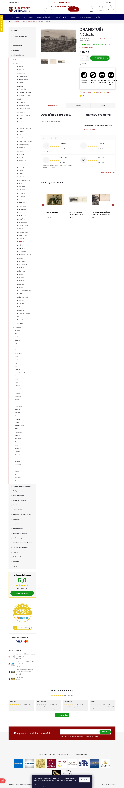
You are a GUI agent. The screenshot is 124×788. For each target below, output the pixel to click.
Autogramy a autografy (19, 500)
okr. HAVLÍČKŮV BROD (23, 109)
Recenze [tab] (78, 105)
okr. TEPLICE (20, 281)
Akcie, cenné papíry (18, 495)
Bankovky (16, 50)
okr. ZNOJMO (20, 310)
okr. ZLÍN (19, 307)
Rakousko (17, 435)
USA (16, 474)
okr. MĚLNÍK (20, 177)
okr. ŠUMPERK (21, 271)
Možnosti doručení (87, 47)
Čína (16, 343)
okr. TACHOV (20, 278)
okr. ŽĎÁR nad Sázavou (23, 313)
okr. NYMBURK (21, 193)
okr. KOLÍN (20, 157)
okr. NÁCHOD (21, 187)
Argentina (17, 330)
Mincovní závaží (17, 46)
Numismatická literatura (20, 533)
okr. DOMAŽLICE (21, 102)
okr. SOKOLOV (21, 261)
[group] (55, 205)
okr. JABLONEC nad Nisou (24, 128)
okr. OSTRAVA (21, 203)
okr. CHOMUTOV (21, 122)
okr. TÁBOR (20, 274)
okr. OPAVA (20, 200)
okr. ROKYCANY (21, 252)
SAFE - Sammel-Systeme (60, 754)
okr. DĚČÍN (20, 99)
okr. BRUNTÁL (21, 83)
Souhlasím (84, 780)
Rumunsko (18, 438)
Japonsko (17, 369)
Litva (16, 382)
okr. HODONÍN (21, 112)
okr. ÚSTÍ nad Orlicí (22, 297)
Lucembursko (20, 389)
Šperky (15, 491)
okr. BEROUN (20, 70)
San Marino (20, 323)
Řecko (16, 445)
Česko (16, 63)
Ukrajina (17, 471)
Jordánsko (18, 360)
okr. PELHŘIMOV (22, 209)
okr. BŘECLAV (21, 86)
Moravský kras (21, 320)
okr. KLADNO (20, 151)
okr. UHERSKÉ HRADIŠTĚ (24, 291)
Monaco (17, 403)
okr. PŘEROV (20, 242)
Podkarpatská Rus (20, 425)
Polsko (17, 429)
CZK (110, 2)
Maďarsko (17, 393)
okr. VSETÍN (20, 300)
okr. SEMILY (20, 258)
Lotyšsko (17, 386)
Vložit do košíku (101, 58)
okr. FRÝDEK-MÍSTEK (23, 105)
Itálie (16, 366)
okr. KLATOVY (21, 154)
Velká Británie (18, 477)
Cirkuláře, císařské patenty (20, 547)
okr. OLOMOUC (21, 196)
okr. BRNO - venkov (22, 79)
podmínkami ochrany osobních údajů (87, 736)
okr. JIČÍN (19, 135)
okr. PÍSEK (20, 213)
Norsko (17, 416)
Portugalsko (18, 432)
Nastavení (38, 785)
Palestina (17, 419)
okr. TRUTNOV (21, 284)
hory (18, 316)
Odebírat (105, 732)
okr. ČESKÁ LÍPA (21, 89)
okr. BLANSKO (21, 73)
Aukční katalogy (17, 538)
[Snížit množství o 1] (87, 59)
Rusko (16, 442)
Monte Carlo (18, 406)
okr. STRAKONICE (22, 265)
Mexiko (17, 399)
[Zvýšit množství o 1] (87, 57)
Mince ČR (15, 552)
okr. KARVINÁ (21, 148)
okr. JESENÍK (20, 131)
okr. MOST (20, 183)
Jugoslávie (18, 363)
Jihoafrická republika (20, 373)
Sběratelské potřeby (18, 55)
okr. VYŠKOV (20, 304)
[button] (55, 217)
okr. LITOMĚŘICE (21, 170)
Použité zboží (17, 557)
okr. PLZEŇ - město (22, 216)
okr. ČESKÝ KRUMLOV (23, 96)
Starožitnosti (16, 519)
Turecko (17, 468)
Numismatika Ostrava (45, 754)
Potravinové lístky (18, 528)
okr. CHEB (19, 118)
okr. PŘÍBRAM (21, 245)
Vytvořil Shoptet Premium (108, 784)
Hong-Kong (18, 353)
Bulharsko (17, 340)
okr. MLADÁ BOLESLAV (24, 180)
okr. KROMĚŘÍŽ (21, 161)
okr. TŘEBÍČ (20, 287)
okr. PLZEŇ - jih (21, 219)
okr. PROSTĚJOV (21, 239)
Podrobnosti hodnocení (105, 39)
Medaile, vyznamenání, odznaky (22, 486)
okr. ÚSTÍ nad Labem (23, 294)
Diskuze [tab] (103, 105)
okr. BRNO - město (22, 76)
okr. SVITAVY (20, 268)
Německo (17, 409)
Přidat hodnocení (22, 593)
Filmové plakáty (17, 510)
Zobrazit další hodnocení (107, 173)
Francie (17, 350)
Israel (16, 356)
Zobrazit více (62, 715)
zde (74, 780)
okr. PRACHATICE (22, 235)
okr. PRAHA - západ (22, 232)
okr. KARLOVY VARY (23, 144)
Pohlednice (16, 60)
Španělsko (18, 458)
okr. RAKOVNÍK (21, 248)
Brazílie (17, 337)
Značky (15, 566)
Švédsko (17, 461)
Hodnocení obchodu (62, 690)
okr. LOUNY (20, 174)
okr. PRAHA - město (22, 226)
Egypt (16, 347)
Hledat (74, 9)
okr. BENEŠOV (21, 66)
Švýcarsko (18, 464)
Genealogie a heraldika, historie (22, 514)
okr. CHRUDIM (21, 125)
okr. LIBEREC (20, 167)
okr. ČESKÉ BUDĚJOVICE (24, 92)
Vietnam (17, 481)
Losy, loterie (16, 524)
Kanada (17, 376)
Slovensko (18, 455)
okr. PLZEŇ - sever (22, 222)
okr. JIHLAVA (20, 138)
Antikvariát (16, 561)
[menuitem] (15, 17)
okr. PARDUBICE (21, 206)
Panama (17, 422)
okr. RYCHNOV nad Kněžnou (25, 255)
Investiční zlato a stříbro (20, 36)
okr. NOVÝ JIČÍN (21, 190)
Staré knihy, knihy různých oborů (22, 543)
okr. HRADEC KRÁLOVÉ (24, 115)
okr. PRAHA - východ (23, 229)
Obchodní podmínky (14, 2)
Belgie (16, 334)
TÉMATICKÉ (18, 327)
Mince (14, 41)
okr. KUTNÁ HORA (22, 164)
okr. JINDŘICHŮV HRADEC (24, 141)
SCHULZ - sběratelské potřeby (78, 754)
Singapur (17, 451)
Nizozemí (17, 412)
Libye (16, 379)
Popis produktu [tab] (53, 105)
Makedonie (18, 396)
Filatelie (15, 505)
